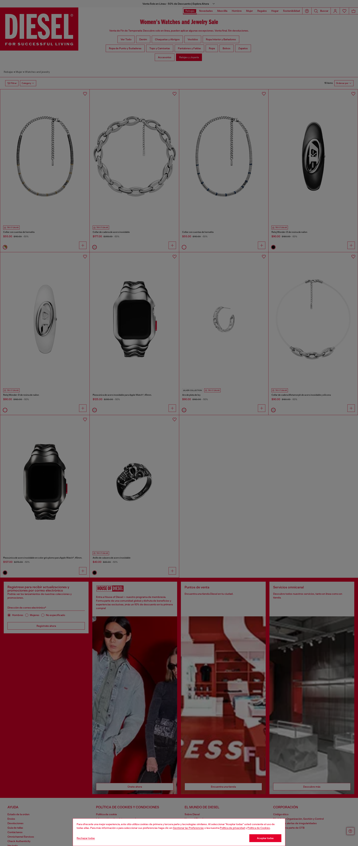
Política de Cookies (258, 827)
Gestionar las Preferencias (188, 827)
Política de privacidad (232, 827)
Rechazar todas (86, 838)
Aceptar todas (265, 838)
